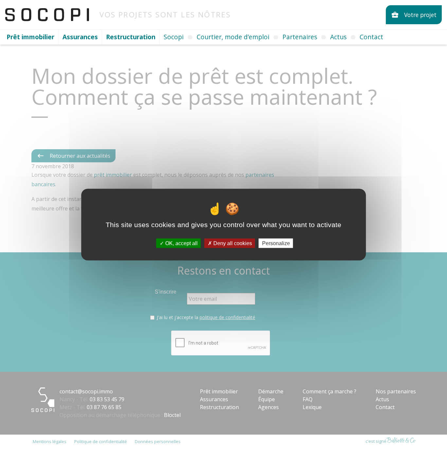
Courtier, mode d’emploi (233, 36)
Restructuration (130, 36)
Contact (371, 36)
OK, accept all (181, 243)
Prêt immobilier (30, 36)
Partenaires (299, 36)
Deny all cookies (232, 243)
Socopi (174, 36)
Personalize (276, 243)
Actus (338, 36)
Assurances (80, 36)
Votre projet (414, 15)
